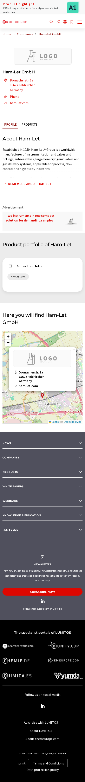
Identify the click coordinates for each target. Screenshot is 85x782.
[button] (42, 395)
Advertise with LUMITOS (41, 722)
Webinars (10, 500)
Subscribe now (42, 592)
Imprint (20, 763)
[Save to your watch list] (72, 22)
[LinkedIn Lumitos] (42, 706)
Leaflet (55, 421)
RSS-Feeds (10, 529)
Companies (10, 457)
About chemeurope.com (42, 739)
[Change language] (65, 22)
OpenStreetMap (72, 421)
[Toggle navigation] (80, 22)
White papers (13, 486)
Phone (14, 96)
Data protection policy (43, 770)
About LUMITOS (41, 731)
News (6, 443)
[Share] (58, 22)
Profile (10, 124)
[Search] (51, 22)
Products (29, 124)
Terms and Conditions (48, 763)
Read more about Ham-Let (30, 184)
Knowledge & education (21, 515)
